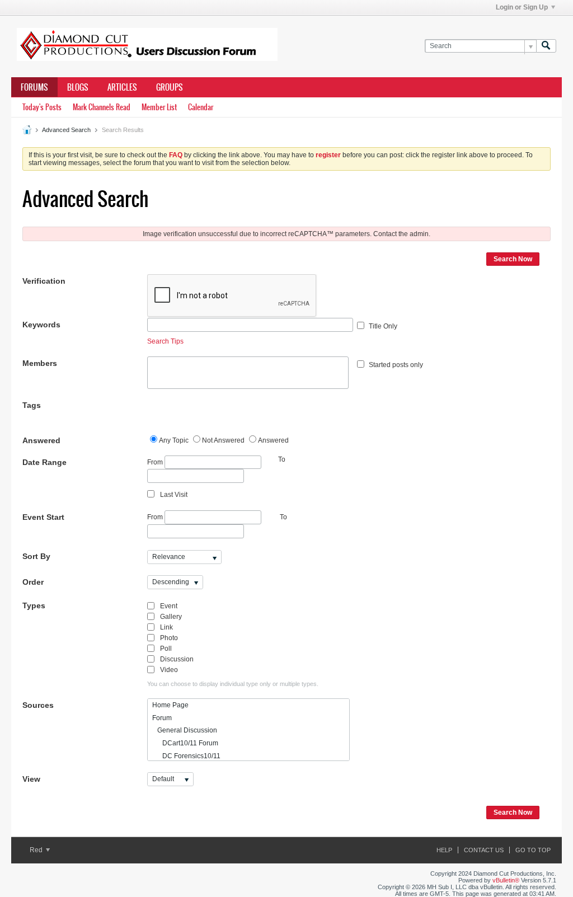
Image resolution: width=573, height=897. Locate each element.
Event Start (43, 517)
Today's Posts (42, 107)
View (31, 778)
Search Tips (165, 341)
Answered (41, 440)
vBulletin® (505, 880)
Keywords (41, 324)
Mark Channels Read (101, 107)
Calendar (200, 107)
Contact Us (484, 850)
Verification (43, 280)
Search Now (513, 259)
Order (33, 581)
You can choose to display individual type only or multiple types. (232, 683)
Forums (34, 87)
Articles (122, 87)
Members (39, 363)
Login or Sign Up (522, 7)
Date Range (44, 462)
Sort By (36, 556)
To (283, 517)
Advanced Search (66, 129)
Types (33, 605)
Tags (31, 405)
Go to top (533, 850)
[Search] (546, 46)
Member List (159, 107)
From (156, 462)
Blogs (77, 87)
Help (444, 850)
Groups (169, 87)
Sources (38, 705)
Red (37, 850)
